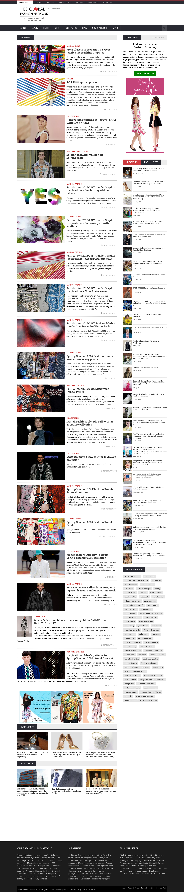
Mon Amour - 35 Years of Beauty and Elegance (147, 315)
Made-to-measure (127, 855)
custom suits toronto (132, 576)
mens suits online (151, 642)
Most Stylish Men (100, 28)
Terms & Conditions (148, 888)
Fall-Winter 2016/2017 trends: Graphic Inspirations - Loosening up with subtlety (90, 223)
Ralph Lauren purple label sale (136, 580)
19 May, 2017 (112, 144)
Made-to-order (142, 855)
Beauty (35, 28)
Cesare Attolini (130, 593)
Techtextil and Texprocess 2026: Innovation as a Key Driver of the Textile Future (150, 515)
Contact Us (107, 2)
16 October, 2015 (110, 340)
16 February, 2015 (110, 471)
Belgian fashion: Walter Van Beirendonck (84, 156)
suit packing (129, 626)
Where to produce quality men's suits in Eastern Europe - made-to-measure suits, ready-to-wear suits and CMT (32, 792)
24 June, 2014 (112, 577)
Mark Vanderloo (131, 584)
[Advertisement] (118, 14)
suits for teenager (144, 588)
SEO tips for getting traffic (134, 605)
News (84, 28)
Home (123, 888)
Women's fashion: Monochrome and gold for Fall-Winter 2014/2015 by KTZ (70, 622)
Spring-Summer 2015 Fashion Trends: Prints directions (90, 491)
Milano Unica (129, 638)
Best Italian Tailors (145, 638)
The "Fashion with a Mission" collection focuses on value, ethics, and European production (148, 436)
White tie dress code (151, 630)
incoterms (142, 655)
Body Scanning (130, 646)
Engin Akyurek (146, 609)
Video (115, 28)
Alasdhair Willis (130, 597)
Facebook (58, 889)
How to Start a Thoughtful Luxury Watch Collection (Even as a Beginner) (32, 754)
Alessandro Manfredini (153, 650)
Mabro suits (143, 634)
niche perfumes (131, 692)
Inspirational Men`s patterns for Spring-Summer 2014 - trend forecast (89, 657)
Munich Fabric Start (157, 655)
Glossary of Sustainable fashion (137, 667)
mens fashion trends (132, 617)
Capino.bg (128, 696)
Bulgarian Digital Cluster (86, 889)
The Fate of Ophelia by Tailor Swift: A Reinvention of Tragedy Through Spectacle (149, 554)
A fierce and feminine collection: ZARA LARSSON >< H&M (91, 121)
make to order (158, 597)
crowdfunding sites (132, 659)
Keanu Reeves (130, 613)
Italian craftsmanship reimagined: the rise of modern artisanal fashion (149, 528)
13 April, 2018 (111, 109)
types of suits (143, 626)
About (130, 888)
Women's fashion (65, 2)
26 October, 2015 (110, 313)
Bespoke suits (159, 873)
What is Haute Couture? (145, 696)
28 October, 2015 (110, 245)
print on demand (131, 663)
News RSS (73, 889)
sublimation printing (150, 659)
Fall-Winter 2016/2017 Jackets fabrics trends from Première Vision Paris (90, 325)
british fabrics (130, 622)
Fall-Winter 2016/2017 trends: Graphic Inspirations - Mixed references (90, 290)
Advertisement (93, 2)
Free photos (129, 684)
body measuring (150, 688)
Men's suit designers (83, 858)
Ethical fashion (130, 679)
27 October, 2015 (110, 275)
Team (137, 888)
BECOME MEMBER (158, 37)
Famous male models (133, 650)
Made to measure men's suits (151, 613)
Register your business (145, 73)
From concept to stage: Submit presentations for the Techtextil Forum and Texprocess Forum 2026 (149, 542)
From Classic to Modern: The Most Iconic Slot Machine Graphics (88, 51)
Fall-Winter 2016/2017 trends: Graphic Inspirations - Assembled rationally (90, 257)
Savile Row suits (150, 617)
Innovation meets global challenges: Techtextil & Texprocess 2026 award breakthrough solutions (147, 476)
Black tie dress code (132, 630)
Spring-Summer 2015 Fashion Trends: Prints (90, 523)
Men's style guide (32, 858)
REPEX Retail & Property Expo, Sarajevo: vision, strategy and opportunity (149, 501)
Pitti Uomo (156, 634)
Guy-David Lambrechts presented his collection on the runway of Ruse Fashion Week (149, 423)
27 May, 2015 (112, 378)
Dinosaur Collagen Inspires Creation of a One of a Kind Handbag (148, 249)
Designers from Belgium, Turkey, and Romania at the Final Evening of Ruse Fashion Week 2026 (147, 462)
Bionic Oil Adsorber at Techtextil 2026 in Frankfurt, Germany (148, 395)
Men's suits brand (146, 646)
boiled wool (156, 626)
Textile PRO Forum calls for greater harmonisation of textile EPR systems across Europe (147, 210)
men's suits (37, 855)
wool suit (143, 593)
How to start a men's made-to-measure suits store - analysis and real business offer (101, 791)
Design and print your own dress (152, 679)
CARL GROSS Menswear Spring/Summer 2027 (149, 289)
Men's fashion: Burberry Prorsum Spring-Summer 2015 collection (87, 556)
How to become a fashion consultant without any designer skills (66, 791)
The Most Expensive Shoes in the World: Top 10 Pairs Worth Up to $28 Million (66, 754)
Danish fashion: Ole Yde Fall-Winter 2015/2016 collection (89, 423)
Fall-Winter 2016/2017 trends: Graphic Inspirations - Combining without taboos (90, 190)
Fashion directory (48, 858)
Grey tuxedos (130, 634)
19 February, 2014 (110, 645)
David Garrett (153, 605)
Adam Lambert (149, 576)
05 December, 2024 (109, 72)
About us (79, 2)
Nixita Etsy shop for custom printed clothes (141, 700)
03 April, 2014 (111, 604)
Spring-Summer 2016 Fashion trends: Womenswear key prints (89, 357)
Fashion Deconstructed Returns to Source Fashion (149, 275)
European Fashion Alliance (151, 692)
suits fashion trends (132, 675)
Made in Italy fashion (149, 663)
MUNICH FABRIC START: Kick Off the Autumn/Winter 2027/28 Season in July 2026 (148, 263)
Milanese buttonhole (132, 601)
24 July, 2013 (112, 685)
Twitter (65, 889)
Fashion (23, 28)
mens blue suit (149, 601)
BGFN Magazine (24, 2)
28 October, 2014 (110, 509)
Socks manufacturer (132, 688)
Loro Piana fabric (147, 584)
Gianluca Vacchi (131, 609)
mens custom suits (146, 622)
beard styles (158, 667)
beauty (157, 588)
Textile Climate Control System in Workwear (146, 342)
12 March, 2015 (111, 446)
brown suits (156, 580)
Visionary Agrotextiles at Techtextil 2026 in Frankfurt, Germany (150, 408)
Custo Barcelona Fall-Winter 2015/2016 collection (91, 458)
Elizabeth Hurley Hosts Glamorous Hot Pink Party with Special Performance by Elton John (148, 383)
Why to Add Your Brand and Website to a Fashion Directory (148, 488)
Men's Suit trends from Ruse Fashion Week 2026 (150, 329)
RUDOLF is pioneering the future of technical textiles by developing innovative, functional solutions (150, 356)
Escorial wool (129, 655)
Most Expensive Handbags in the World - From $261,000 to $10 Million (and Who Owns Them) (100, 754)
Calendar (50, 2)
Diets (57, 28)
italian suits (144, 597)
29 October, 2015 (110, 207)
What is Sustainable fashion (135, 671)
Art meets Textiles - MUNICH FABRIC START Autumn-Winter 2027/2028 (148, 222)
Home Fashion (71, 28)
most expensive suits (133, 642)
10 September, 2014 (109, 536)
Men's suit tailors (95, 855)
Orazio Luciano (156, 593)
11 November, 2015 (109, 174)
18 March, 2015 (111, 408)
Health (46, 28)
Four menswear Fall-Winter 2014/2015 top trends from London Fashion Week (91, 589)
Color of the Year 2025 (146, 684)
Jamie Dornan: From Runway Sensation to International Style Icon (149, 236)
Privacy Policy (162, 888)
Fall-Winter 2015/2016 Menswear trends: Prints (87, 390)
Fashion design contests (153, 675)
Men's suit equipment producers (91, 863)
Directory (38, 2)
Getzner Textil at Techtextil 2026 (145, 367)
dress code (129, 588)
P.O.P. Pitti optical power (81, 82)
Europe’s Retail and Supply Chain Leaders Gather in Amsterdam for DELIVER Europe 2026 (149, 303)
